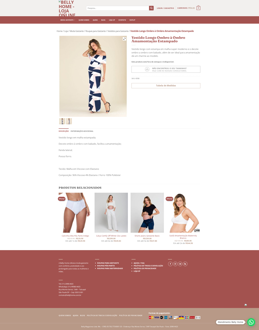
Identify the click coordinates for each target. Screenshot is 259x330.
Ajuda (95, 20)
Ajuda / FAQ (139, 263)
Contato (122, 20)
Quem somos (84, 20)
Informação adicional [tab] (82, 131)
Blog (103, 20)
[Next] (199, 221)
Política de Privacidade (145, 268)
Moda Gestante (66, 20)
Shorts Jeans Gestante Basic (147, 236)
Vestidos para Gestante (118, 31)
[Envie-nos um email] (180, 264)
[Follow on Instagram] (175, 264)
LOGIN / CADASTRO (165, 8)
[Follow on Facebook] (170, 264)
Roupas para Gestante (96, 31)
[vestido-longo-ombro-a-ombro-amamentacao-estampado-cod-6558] (62, 121)
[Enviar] (151, 8)
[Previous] (59, 221)
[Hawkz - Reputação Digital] (251, 305)
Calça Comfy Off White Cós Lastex (111, 236)
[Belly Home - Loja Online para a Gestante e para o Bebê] (71, 8)
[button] (251, 322)
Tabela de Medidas (166, 85)
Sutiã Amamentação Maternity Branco (183, 236)
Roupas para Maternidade (110, 268)
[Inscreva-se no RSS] (185, 264)
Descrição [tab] (64, 131)
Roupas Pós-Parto (106, 265)
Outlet (132, 20)
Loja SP (112, 20)
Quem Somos (65, 315)
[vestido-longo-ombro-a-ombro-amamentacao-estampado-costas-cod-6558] (69, 121)
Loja (66, 31)
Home (59, 31)
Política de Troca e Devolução (148, 265)
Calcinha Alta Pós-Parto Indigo (75, 236)
